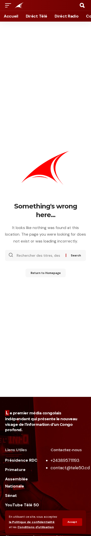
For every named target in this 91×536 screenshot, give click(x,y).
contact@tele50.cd (70, 467)
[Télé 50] (19, 5)
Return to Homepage (46, 273)
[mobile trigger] (9, 5)
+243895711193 (65, 460)
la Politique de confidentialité (32, 522)
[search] (82, 5)
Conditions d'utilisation (35, 527)
